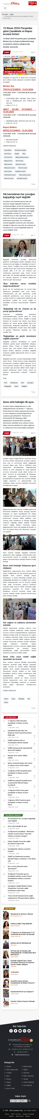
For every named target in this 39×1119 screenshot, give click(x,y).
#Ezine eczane (22, 168)
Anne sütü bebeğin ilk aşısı (17, 826)
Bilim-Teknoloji (28, 1076)
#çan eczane (8, 171)
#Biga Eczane (8, 161)
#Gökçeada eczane (10, 175)
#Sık (5, 382)
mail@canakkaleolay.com (22, 1054)
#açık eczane (8, 164)
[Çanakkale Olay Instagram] (24, 1031)
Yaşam (8, 1082)
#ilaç (23, 153)
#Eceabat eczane (22, 178)
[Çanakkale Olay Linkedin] (28, 1031)
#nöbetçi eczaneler (20, 150)
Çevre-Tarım (10, 1088)
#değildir (24, 386)
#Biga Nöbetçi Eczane (22, 157)
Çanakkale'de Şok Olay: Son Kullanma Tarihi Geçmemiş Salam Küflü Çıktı (20, 733)
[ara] (29, 1100)
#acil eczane (19, 161)
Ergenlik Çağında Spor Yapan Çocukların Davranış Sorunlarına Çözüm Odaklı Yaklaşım (22, 963)
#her (22, 382)
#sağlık (17, 153)
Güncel (8, 1066)
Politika (9, 1073)
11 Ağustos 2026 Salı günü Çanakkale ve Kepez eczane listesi (18, 723)
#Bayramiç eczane (9, 168)
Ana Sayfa (5, 14)
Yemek (25, 1079)
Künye (7, 1114)
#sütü (13, 699)
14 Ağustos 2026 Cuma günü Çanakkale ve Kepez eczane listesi (18, 793)
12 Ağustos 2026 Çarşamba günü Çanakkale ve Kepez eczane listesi (20, 773)
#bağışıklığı (7, 386)
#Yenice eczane (8, 178)
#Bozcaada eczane (24, 175)
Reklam (11, 1116)
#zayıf (16, 386)
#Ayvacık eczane (20, 164)
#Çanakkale (7, 150)
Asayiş (8, 1079)
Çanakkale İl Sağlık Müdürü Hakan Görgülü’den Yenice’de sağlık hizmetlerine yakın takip (20, 888)
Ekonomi (26, 1073)
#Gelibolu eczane (20, 171)
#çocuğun (30, 382)
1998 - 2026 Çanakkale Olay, (14, 1110)
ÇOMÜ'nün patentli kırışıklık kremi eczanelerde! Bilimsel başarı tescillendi (20, 783)
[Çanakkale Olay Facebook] (15, 1031)
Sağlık (11, 14)
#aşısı (6, 702)
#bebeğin (21, 699)
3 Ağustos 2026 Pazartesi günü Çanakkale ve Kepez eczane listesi (19, 802)
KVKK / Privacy (16, 1114)
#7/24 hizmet (8, 157)
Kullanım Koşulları (28, 1114)
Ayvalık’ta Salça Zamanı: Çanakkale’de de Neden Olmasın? (23, 983)
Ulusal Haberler (28, 1082)
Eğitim (25, 1070)
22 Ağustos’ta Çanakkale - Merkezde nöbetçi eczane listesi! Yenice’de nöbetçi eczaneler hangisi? (21, 834)
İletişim (27, 1116)
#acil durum (7, 153)
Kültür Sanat (27, 1066)
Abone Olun (19, 1116)
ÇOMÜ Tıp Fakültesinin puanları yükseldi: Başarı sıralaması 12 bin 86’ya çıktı (22, 859)
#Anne (6, 699)
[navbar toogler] (5, 8)
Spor (8, 1076)
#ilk (29, 699)
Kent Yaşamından (12, 1070)
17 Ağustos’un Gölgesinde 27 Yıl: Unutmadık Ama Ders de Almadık (23, 934)
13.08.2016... (15, 973)
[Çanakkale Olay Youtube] (19, 1031)
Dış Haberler (27, 1085)
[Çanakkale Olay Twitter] (10, 1031)
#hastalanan (14, 382)
